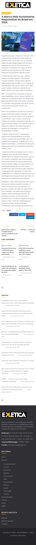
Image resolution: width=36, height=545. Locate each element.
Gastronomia (8, 476)
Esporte (6, 473)
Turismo (6, 494)
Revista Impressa (7, 521)
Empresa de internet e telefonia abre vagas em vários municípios (9, 251)
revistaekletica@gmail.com (16, 445)
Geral (5, 479)
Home (4, 457)
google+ (31, 214)
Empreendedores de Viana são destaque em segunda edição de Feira (9, 269)
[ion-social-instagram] (20, 539)
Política (6, 485)
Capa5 (8, 210)
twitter (22, 214)
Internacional (8, 482)
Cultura (6, 467)
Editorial (4, 518)
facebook (14, 214)
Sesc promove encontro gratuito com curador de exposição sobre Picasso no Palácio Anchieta (18, 371)
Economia (6, 13)
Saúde (6, 488)
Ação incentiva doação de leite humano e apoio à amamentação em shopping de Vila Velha (17, 313)
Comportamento (10, 464)
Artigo (4, 506)
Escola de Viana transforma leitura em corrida (18, 361)
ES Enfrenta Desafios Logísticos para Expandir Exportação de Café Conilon (26, 251)
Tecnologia (7, 491)
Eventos (4, 500)
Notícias (4, 460)
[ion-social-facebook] (16, 539)
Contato (4, 524)
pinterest (31, 217)
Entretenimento (7, 497)
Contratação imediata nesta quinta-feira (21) (25, 268)
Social (4, 503)
